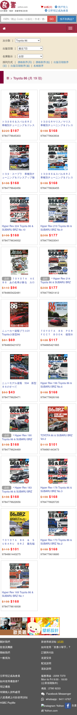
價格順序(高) (25, 62)
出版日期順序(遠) (20, 65)
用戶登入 (62, 7)
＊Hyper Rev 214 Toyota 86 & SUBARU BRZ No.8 (55, 282)
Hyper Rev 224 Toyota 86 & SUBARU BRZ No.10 (17, 227)
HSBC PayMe (7, 702)
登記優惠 (5, 686)
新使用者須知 (52, 641)
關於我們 (5, 641)
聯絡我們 (5, 652)
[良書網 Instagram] (53, 705)
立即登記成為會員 (57, 10)
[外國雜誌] (16, 626)
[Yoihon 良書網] (14, 6)
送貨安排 (46, 658)
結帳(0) (47, 7)
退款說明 (46, 668)
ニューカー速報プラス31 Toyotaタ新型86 (16, 332)
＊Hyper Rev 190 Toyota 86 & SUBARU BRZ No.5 (17, 439)
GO (52, 19)
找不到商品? (67, 19)
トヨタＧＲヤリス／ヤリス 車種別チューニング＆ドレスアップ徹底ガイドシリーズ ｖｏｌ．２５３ (56, 127)
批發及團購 (6, 647)
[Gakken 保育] (43, 626)
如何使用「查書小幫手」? (55, 647)
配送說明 (46, 663)
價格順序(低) (43, 62)
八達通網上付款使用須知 (14, 697)
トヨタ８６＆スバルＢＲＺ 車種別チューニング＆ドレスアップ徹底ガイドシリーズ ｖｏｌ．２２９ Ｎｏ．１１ (56, 179)
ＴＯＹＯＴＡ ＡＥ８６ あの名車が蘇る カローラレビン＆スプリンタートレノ (18, 284)
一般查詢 (5, 658)
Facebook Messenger (58, 693)
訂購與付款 (47, 652)
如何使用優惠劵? (9, 681)
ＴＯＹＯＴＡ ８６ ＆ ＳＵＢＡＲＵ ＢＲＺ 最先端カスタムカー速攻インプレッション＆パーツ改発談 (18, 545)
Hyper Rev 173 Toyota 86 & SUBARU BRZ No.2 (56, 541)
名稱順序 (38, 65)
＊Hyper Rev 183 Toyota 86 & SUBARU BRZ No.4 (17, 491)
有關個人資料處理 (10, 692)
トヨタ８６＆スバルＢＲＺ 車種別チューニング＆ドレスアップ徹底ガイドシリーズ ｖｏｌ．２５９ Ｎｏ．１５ (18, 127)
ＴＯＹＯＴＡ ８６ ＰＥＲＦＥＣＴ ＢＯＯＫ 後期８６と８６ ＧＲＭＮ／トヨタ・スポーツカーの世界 (56, 336)
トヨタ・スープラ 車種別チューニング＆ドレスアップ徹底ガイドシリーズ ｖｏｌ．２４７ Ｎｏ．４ (18, 179)
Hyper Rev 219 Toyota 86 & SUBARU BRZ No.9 (56, 227)
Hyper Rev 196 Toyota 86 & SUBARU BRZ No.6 (56, 384)
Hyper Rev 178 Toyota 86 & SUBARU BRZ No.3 (56, 489)
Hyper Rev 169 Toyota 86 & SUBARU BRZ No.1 (17, 594)
